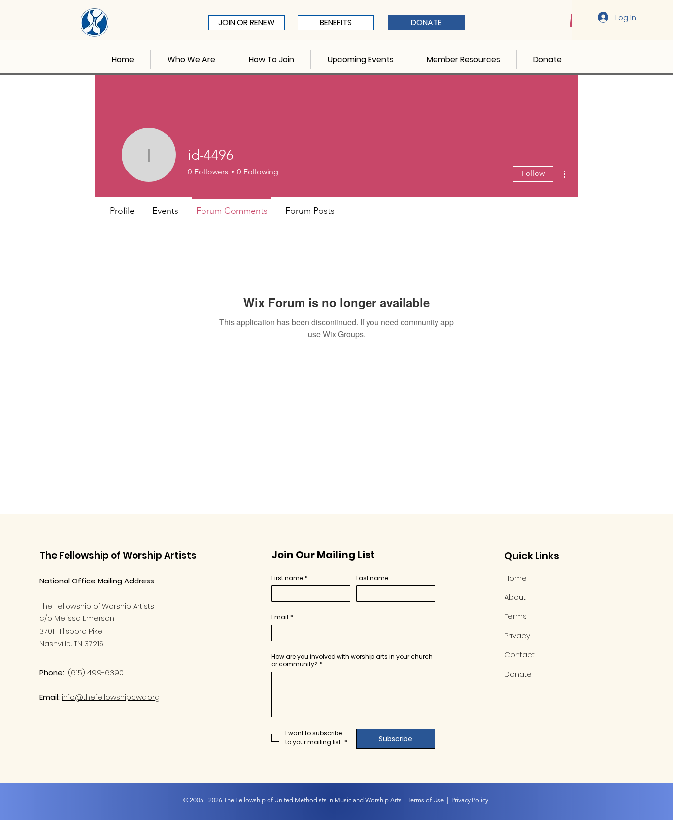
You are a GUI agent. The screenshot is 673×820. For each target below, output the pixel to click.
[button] (191, 59)
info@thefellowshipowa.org (111, 697)
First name (289, 577)
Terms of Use (425, 800)
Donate (518, 674)
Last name (372, 577)
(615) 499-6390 (96, 672)
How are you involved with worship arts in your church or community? (352, 660)
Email (282, 617)
